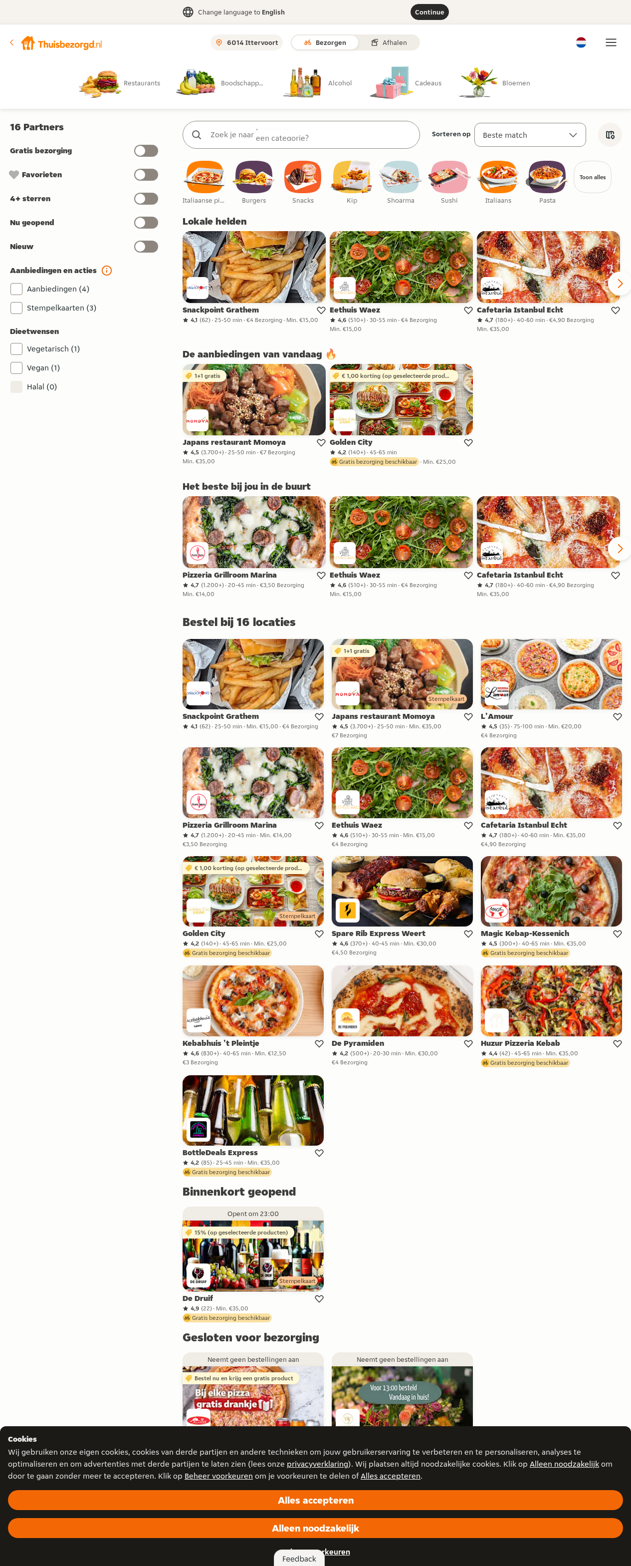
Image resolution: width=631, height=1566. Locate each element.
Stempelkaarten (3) (62, 308)
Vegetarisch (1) (53, 348)
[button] (55, 42)
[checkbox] (205, 183)
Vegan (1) (43, 367)
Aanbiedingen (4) (58, 289)
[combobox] (311, 135)
